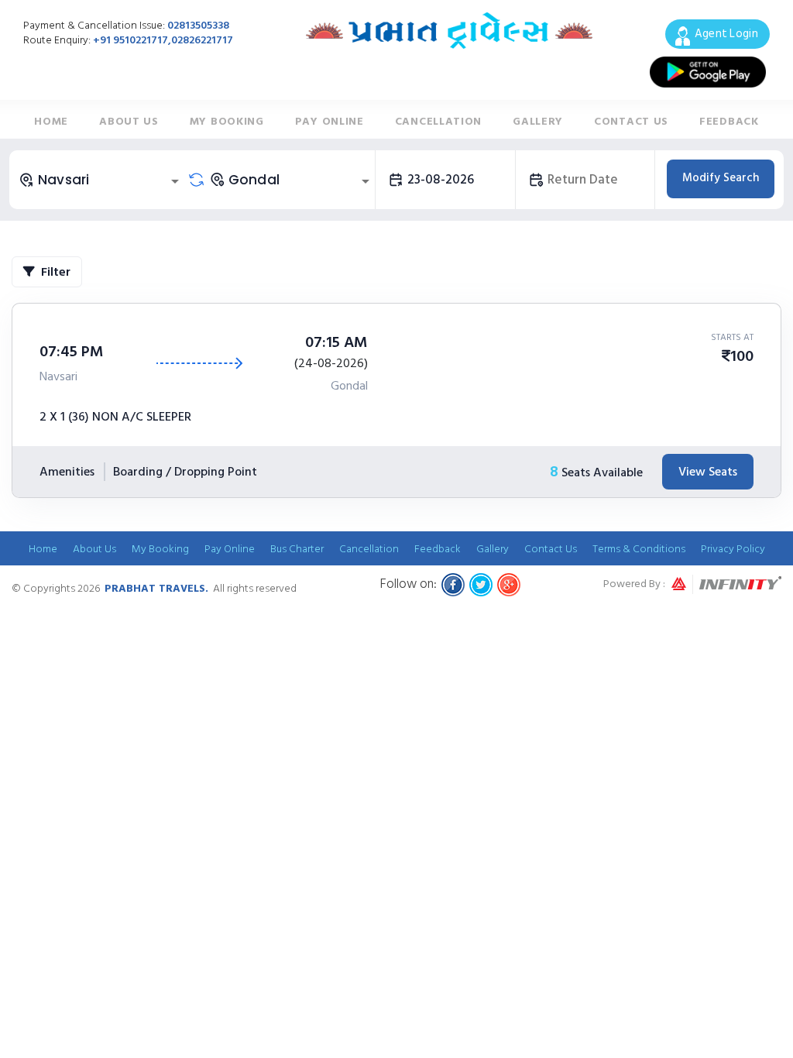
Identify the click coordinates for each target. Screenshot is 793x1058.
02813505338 (198, 25)
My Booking (227, 121)
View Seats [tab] (707, 471)
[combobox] (101, 180)
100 (742, 356)
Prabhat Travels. (156, 588)
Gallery (538, 121)
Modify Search (720, 177)
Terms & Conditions (638, 549)
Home (51, 121)
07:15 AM (336, 342)
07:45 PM (71, 351)
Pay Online (329, 121)
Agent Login (726, 33)
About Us (129, 121)
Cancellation (438, 121)
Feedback (729, 121)
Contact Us (631, 121)
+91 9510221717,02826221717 (163, 40)
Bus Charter (297, 549)
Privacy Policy (733, 549)
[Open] (175, 181)
